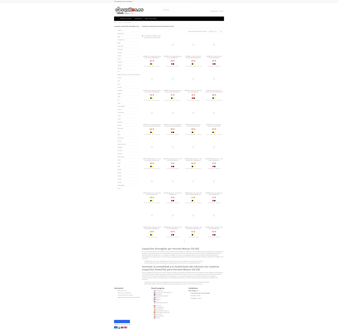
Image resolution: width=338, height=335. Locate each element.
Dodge (119, 68)
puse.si (157, 301)
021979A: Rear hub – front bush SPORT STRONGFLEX (152, 193)
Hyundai (120, 90)
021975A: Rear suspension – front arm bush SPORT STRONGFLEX (193, 126)
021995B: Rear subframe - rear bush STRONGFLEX (214, 227)
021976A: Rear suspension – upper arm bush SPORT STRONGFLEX (214, 126)
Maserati (120, 122)
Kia (118, 100)
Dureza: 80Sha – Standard (172, 134)
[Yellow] (152, 64)
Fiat (119, 81)
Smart (119, 172)
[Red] (171, 64)
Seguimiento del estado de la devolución (129, 297)
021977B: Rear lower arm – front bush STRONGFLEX (173, 159)
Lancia (119, 109)
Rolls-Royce (121, 157)
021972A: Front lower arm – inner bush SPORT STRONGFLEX (214, 91)
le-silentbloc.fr (159, 309)
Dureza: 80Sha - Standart (173, 237)
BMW (119, 43)
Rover (119, 160)
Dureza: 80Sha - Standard (172, 66)
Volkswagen (121, 185)
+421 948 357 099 (195, 295)
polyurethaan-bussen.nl (162, 311)
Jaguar (119, 93)
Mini (119, 134)
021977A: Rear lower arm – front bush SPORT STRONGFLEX (152, 159)
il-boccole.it (158, 314)
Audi (119, 36)
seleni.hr (157, 317)
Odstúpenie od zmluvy (122, 321)
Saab (119, 163)
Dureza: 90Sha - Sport (152, 237)
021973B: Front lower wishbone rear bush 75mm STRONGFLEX (172, 125)
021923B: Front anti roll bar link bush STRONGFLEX (193, 91)
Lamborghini (121, 106)
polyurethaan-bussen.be (162, 312)
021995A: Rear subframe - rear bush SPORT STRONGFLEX (193, 227)
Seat (119, 166)
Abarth (120, 30)
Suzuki (119, 179)
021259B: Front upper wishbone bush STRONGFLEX (173, 57)
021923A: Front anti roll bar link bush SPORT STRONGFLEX (173, 91)
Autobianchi (121, 40)
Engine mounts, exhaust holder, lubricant (129, 74)
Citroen (120, 52)
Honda (119, 87)
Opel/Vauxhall (122, 144)
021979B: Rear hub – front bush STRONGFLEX (173, 193)
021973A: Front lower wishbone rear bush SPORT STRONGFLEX (152, 125)
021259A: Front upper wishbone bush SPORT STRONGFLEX (152, 57)
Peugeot (120, 147)
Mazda (119, 125)
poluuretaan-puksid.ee (161, 296)
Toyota (119, 182)
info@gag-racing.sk (196, 298)
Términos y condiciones (124, 293)
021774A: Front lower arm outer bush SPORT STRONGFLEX (152, 91)
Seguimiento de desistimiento (122, 324)
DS (118, 71)
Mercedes (120, 128)
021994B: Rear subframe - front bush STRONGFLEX (172, 227)
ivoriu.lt (157, 297)
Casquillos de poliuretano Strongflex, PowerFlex (128, 26)
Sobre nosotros (122, 290)
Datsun (120, 65)
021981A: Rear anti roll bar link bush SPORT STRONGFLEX (193, 193)
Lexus (119, 115)
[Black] (151, 64)
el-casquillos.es (159, 307)
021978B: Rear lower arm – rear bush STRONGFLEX (214, 159)
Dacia (119, 59)
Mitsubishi (121, 138)
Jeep (119, 97)
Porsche (120, 150)
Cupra (119, 55)
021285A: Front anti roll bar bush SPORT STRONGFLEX (193, 57)
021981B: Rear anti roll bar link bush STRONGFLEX (214, 193)
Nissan (120, 141)
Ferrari (119, 78)
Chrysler (120, 49)
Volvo (119, 188)
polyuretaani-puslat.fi (161, 302)
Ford (119, 84)
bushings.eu (158, 294)
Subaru (120, 176)
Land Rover (121, 112)
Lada (119, 103)
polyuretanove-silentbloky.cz (163, 292)
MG (118, 131)
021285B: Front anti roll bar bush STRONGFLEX (214, 57)
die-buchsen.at (159, 316)
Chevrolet (120, 46)
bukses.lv (158, 299)
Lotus (119, 119)
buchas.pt (158, 305)
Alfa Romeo (121, 33)
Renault (120, 153)
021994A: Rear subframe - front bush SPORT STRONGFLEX (152, 227)
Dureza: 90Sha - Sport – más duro (214, 100)
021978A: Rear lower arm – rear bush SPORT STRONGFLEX (193, 159)
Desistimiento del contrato (125, 295)
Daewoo (120, 62)
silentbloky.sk (159, 290)
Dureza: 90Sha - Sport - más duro (152, 66)
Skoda (119, 169)
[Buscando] (191, 10)
